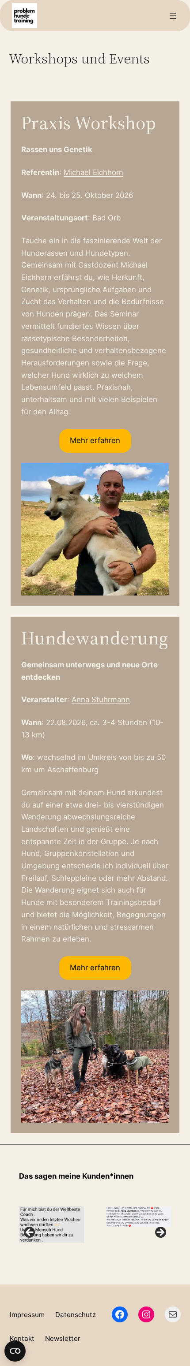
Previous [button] (30, 1232)
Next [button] (160, 1232)
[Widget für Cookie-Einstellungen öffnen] (15, 1351)
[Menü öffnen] (172, 16)
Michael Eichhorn (93, 172)
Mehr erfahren (95, 440)
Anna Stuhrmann (101, 699)
